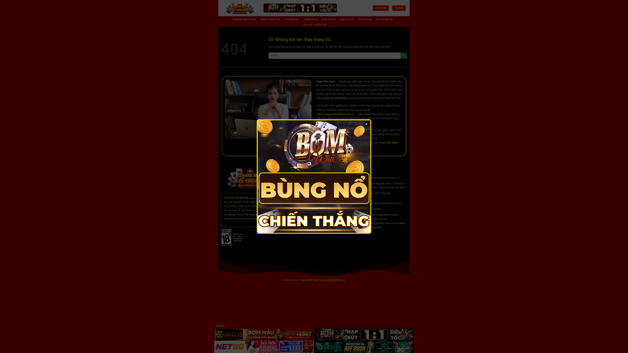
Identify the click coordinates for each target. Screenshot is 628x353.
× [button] (366, 124)
